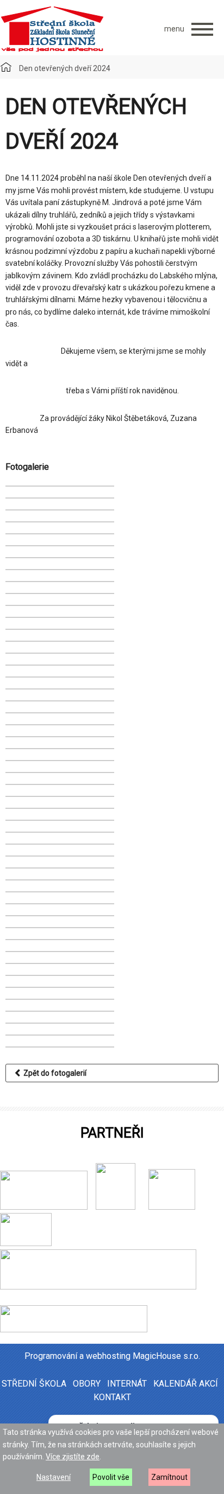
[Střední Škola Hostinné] (51, 29)
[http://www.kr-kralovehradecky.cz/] (44, 1207)
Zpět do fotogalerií (53, 1073)
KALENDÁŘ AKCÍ (185, 1383)
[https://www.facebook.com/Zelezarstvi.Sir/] (137, 1207)
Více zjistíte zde (72, 1456)
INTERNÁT (127, 1383)
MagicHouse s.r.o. (166, 1356)
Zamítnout (169, 1477)
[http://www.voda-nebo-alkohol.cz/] (26, 1243)
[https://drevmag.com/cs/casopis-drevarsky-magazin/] (73, 1329)
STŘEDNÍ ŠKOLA (34, 1383)
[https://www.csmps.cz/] (111, 1207)
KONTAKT (112, 1397)
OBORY (87, 1383)
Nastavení (53, 1477)
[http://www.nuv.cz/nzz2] (171, 1207)
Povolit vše (110, 1477)
